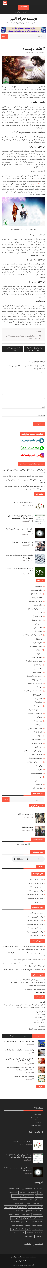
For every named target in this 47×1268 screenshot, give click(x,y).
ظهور (28, 1229)
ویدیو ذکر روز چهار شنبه (35, 894)
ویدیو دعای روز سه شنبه (35, 924)
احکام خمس (38, 597)
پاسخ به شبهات (28, 1236)
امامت (40, 631)
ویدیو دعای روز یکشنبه (35, 916)
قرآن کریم (38, 1232)
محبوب (38, 1036)
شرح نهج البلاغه (37, 1225)
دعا (41, 687)
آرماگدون (30, 336)
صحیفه (27, 1225)
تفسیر (28, 1203)
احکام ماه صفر (37, 605)
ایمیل (42, 407)
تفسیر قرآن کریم (10, 1207)
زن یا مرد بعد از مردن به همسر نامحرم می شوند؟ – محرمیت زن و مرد (20, 1068)
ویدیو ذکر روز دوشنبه (36, 887)
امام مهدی (14, 1199)
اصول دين (39, 620)
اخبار (40, 612)
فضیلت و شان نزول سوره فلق (24, 1076)
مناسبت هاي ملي (36, 758)
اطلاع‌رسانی (38, 623)
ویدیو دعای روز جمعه (36, 935)
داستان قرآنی (27, 1218)
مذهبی (40, 747)
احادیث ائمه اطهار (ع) (28, 1188)
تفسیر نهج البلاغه (26, 1210)
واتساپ (39, 780)
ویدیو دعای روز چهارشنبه (35, 928)
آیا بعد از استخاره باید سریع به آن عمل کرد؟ (19, 569)
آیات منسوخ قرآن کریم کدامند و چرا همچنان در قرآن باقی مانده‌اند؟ (20, 517)
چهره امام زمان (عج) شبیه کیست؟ (23, 959)
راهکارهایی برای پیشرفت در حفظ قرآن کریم (19, 1050)
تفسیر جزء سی (19, 1203)
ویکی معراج (38, 788)
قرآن (40, 724)
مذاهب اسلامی (37, 743)
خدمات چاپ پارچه (36, 1125)
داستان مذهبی (16, 1218)
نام (43, 399)
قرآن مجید (15, 1229)
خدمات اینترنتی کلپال (23, 1260)
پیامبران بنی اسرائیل (25, 814)
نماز (41, 769)
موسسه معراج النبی (23, 19)
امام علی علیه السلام (26, 1199)
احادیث (39, 1188)
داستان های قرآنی (36, 676)
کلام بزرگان (38, 732)
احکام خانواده (38, 594)
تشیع (40, 653)
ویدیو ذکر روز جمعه (36, 902)
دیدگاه (42, 373)
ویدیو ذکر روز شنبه (36, 879)
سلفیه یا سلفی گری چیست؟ (23, 502)
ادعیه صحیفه (32, 1192)
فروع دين (39, 721)
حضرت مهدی (26, 1214)
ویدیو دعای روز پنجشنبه (35, 931)
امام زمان (22, 1192)
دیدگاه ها (11, 1036)
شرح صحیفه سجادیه (17, 1221)
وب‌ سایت (41, 415)
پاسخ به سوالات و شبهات (34, 635)
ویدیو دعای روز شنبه (36, 913)
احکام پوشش (38, 590)
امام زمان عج (13, 1192)
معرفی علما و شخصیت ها (34, 750)
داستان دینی (38, 1218)
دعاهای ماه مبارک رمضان (34, 691)
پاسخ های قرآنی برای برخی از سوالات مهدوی (17, 969)
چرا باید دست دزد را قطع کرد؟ (22, 542)
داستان (40, 672)
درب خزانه (38, 1119)
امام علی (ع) (38, 1199)
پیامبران (39, 638)
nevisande (28, 53)
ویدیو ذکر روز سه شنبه (35, 890)
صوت (40, 717)
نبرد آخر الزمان (33, 338)
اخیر (25, 1036)
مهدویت (21, 1232)
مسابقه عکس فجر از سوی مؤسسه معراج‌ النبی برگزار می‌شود (23, 476)
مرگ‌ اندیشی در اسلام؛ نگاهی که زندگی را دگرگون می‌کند (18, 556)
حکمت (17, 1214)
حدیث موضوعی (37, 1214)
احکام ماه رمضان (37, 601)
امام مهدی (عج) (22, 336)
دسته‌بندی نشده (37, 683)
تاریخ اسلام (38, 642)
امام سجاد (39, 1195)
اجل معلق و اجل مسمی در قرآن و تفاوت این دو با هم (18, 530)
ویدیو (40, 784)
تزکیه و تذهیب (37, 646)
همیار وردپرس (18, 1265)
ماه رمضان (30, 1232)
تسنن (40, 650)
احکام (40, 586)
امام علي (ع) (38, 627)
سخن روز (39, 706)
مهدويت (37, 331)
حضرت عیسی (37, 183)
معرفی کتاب (38, 754)
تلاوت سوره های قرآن (35, 661)
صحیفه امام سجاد (17, 1225)
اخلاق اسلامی (38, 616)
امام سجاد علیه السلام (26, 1195)
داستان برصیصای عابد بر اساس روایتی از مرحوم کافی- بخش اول (24, 947)
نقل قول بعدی (40, 992)
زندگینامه (39, 702)
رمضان (40, 698)
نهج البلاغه (39, 773)
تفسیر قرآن (38, 657)
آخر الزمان (36, 336)
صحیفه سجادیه (37, 713)
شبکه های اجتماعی (36, 709)
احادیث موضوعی (14, 1188)
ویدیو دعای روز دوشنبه (35, 920)
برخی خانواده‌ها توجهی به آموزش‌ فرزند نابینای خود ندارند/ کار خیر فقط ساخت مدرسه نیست (24, 487)
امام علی (15, 1195)
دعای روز (39, 694)
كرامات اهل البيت (36, 728)
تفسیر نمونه (38, 1210)
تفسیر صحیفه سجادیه (35, 1207)
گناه (41, 735)
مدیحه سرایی (38, 739)
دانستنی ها (38, 679)
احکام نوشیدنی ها (36, 608)
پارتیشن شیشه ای (36, 1117)
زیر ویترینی (38, 1122)
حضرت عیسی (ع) (13, 336)
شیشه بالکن (38, 1114)
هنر (41, 777)
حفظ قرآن (39, 668)
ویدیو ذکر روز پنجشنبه (35, 898)
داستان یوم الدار (27, 827)
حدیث (40, 664)
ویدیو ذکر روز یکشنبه (36, 883)
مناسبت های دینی (36, 762)
